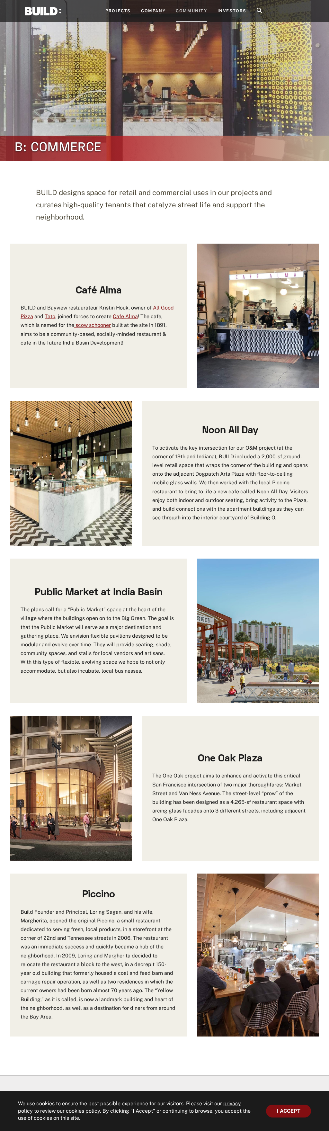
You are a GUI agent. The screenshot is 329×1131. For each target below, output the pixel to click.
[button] (259, 11)
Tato (50, 316)
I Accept (288, 1111)
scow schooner (92, 325)
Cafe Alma (125, 316)
